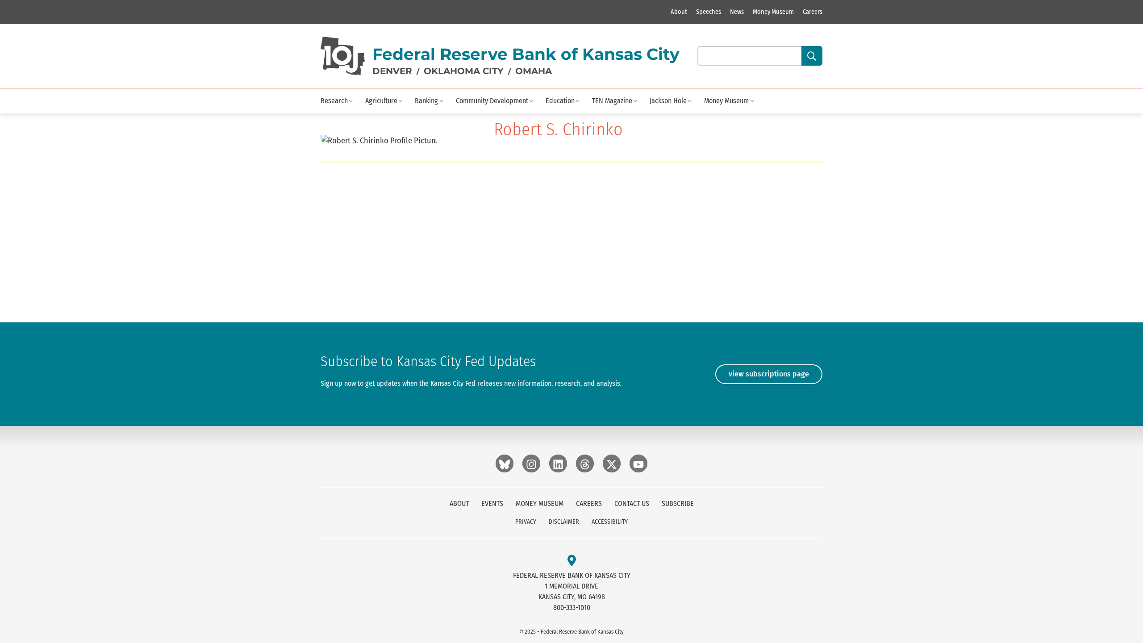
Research (334, 100)
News (737, 12)
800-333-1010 (571, 607)
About (679, 12)
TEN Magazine (612, 100)
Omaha (533, 71)
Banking (426, 100)
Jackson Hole (668, 100)
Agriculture (381, 100)
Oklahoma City (464, 71)
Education (560, 100)
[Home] (343, 56)
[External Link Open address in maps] (571, 561)
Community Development (492, 100)
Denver (392, 71)
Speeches (708, 12)
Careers (812, 12)
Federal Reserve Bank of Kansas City (526, 54)
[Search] (811, 56)
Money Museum (773, 12)
